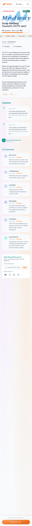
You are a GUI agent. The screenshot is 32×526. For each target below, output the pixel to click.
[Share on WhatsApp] (14, 275)
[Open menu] (28, 4)
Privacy (5, 94)
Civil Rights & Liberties (8, 11)
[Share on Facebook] (5, 275)
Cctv (11, 94)
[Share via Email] (18, 275)
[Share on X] (10, 275)
